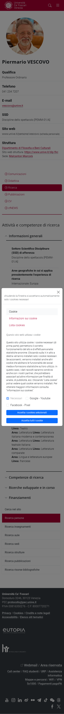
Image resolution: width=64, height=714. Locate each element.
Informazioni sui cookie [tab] (23, 318)
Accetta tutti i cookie (32, 420)
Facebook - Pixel (20, 405)
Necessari (16, 398)
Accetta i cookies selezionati (32, 412)
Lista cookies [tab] (17, 325)
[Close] (58, 292)
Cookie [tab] (13, 311)
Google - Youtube (40, 398)
